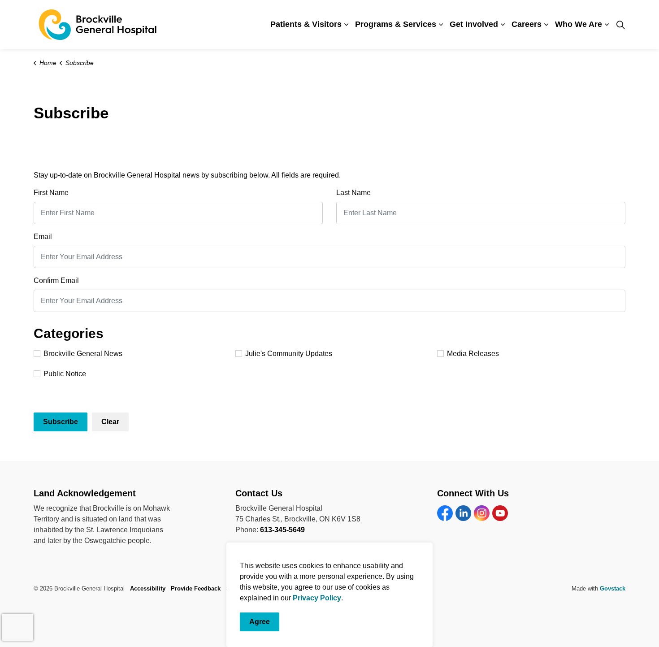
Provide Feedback (196, 588)
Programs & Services (395, 24)
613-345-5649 (282, 530)
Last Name (353, 192)
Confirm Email (56, 280)
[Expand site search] (620, 24)
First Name (51, 192)
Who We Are (578, 24)
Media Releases (473, 353)
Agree (259, 621)
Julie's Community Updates (288, 353)
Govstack (612, 588)
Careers (527, 24)
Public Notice (64, 374)
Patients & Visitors (306, 24)
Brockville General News (82, 353)
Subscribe (60, 422)
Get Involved (474, 24)
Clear (110, 422)
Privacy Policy (317, 598)
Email (43, 236)
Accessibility (147, 588)
